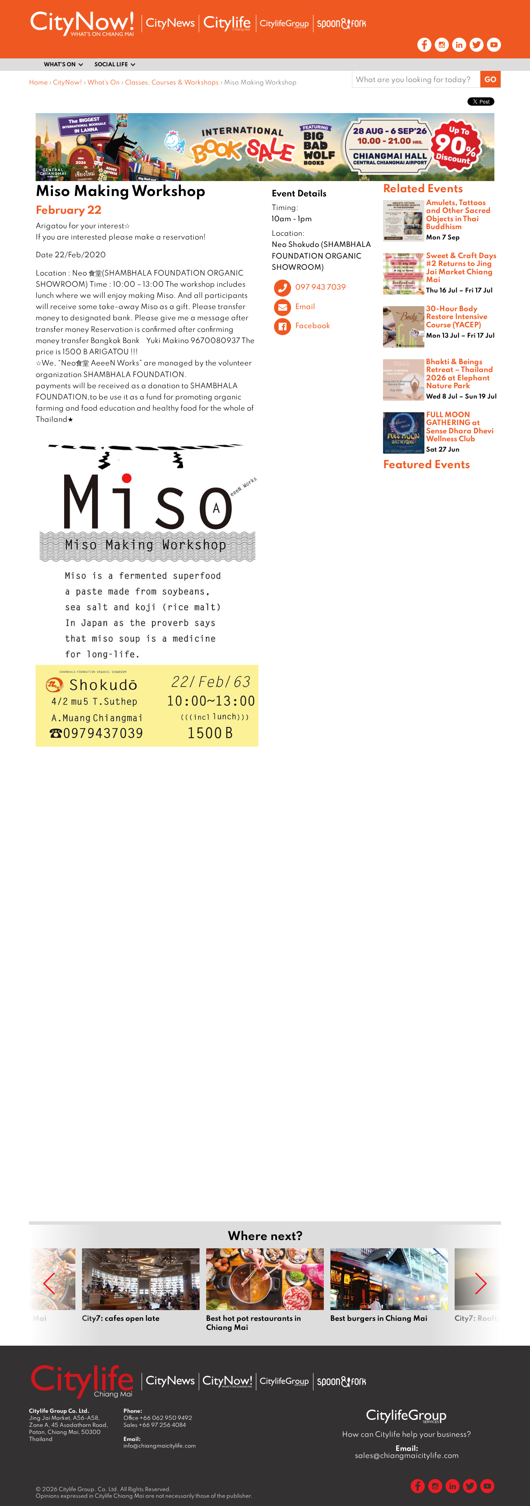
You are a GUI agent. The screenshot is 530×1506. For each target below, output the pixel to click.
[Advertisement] (442, 770)
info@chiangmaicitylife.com (159, 1445)
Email (305, 306)
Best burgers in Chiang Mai (389, 1290)
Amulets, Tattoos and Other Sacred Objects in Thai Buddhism (458, 214)
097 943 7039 (320, 287)
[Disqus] (206, 875)
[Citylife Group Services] (284, 24)
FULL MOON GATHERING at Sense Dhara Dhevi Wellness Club (460, 426)
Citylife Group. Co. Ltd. (89, 1489)
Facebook (312, 326)
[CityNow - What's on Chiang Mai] (227, 1381)
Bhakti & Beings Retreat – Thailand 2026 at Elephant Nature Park (459, 373)
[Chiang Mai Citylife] (227, 24)
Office (157, 1417)
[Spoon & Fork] (341, 23)
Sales (154, 1425)
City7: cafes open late (141, 1290)
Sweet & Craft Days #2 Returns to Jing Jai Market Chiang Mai (461, 267)
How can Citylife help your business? (406, 1434)
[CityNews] (170, 23)
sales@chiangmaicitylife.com (407, 1451)
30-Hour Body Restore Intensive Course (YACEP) (456, 316)
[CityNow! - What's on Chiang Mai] (82, 24)
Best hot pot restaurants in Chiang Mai (265, 1290)
